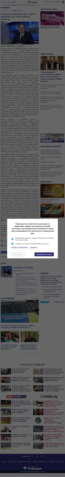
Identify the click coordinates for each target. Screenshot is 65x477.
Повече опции (17, 254)
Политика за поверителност (19, 247)
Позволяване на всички (44, 254)
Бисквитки (34, 247)
